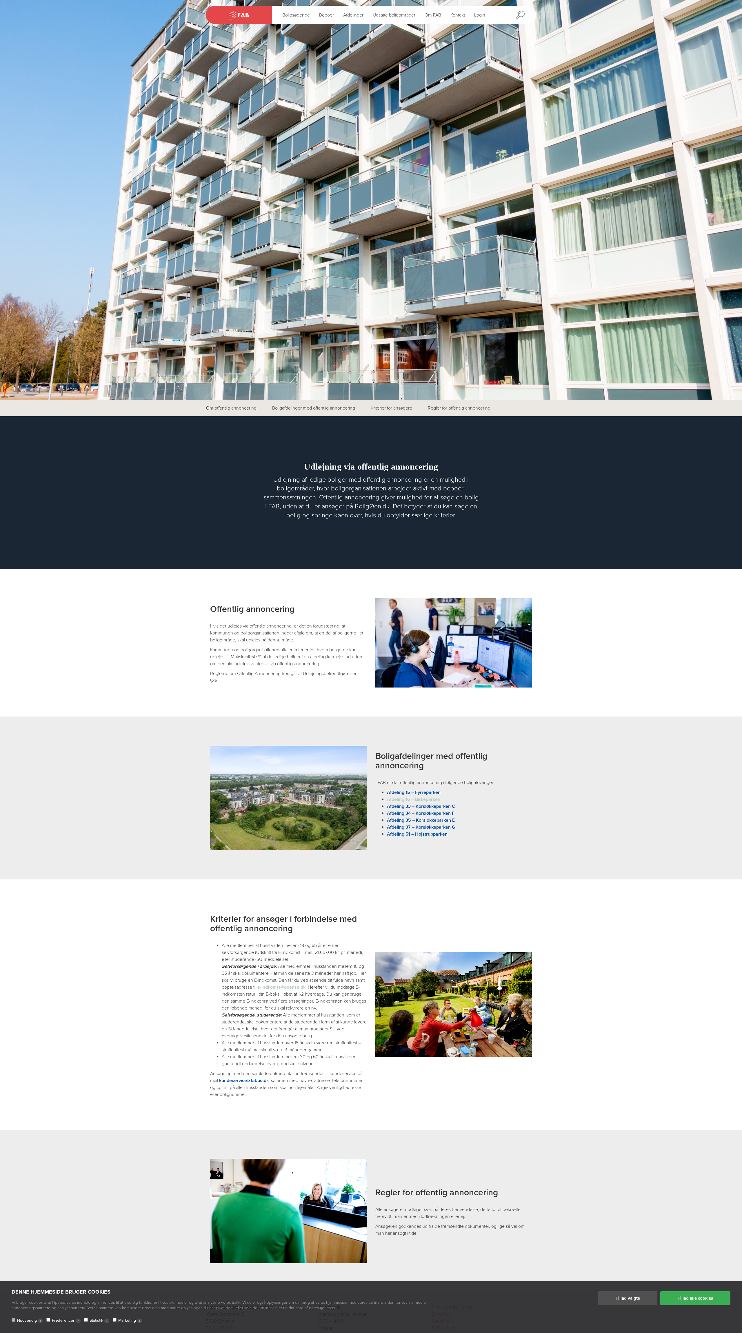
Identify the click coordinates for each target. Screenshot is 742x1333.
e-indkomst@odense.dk (281, 987)
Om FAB (433, 15)
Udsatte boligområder (394, 15)
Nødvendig (29, 1320)
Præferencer (65, 1320)
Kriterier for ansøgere (391, 408)
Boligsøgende (296, 15)
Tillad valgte (628, 1298)
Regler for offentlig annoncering (459, 408)
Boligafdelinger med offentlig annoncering (313, 408)
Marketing (129, 1320)
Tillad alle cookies (695, 1298)
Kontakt (457, 15)
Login (479, 15)
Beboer (326, 15)
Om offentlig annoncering (231, 408)
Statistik (99, 1320)
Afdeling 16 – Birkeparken (413, 799)
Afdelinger (353, 15)
